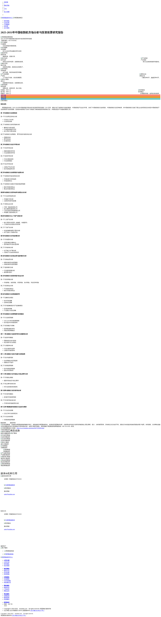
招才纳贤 (6, 565)
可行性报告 (7, 580)
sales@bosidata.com (9, 494)
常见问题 (6, 572)
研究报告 (6, 21)
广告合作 (6, 589)
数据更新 (6, 597)
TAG (5, 8)
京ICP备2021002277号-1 (37, 610)
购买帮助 (6, 568)
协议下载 (3, 97)
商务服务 (6, 585)
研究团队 (6, 564)
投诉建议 (6, 599)
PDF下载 (3, 95)
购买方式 (6, 570)
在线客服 (3, 98)
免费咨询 (6, 595)
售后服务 (6, 594)
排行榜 (6, 26)
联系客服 (6, 574)
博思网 (6, 2)
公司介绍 (6, 560)
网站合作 (6, 591)
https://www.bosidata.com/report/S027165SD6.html (30, 428)
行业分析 (6, 22)
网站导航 (6, 5)
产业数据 (6, 24)
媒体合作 (6, 587)
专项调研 (6, 579)
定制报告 (6, 577)
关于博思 (6, 28)
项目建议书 (7, 582)
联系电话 (6, 602)
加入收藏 (6, 11)
